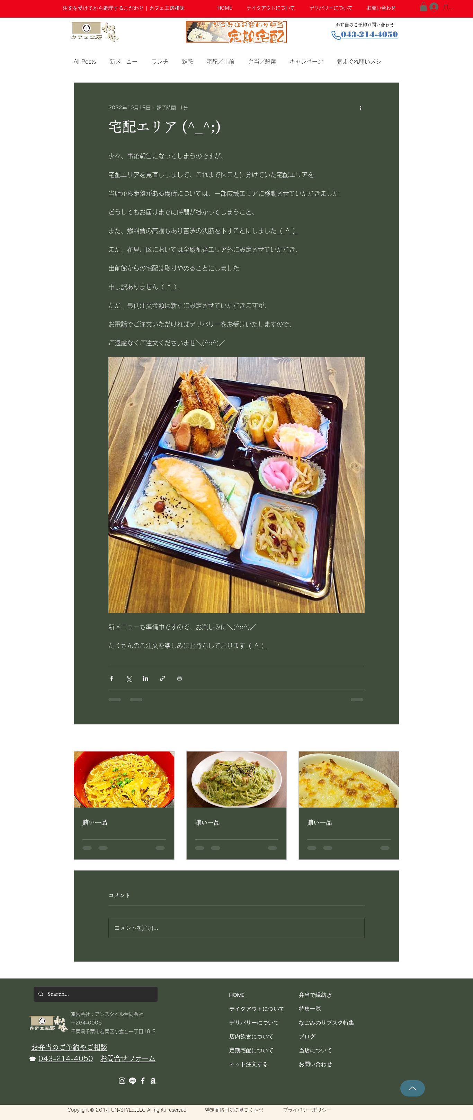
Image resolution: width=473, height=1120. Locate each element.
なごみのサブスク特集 (326, 1028)
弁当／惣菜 (262, 61)
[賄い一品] (124, 780)
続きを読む (351, 61)
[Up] (412, 1094)
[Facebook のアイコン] (143, 1086)
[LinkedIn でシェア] (145, 678)
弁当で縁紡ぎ (315, 1000)
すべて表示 (387, 738)
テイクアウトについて (257, 1014)
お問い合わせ (315, 1070)
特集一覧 (310, 1014)
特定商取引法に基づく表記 (234, 1115)
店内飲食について (251, 1042)
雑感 (187, 61)
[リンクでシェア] (162, 678)
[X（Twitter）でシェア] (128, 678)
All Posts (85, 61)
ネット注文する (248, 1070)
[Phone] (336, 35)
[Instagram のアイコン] (122, 1086)
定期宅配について (251, 1056)
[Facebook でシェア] (111, 678)
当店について (315, 1056)
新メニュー (123, 61)
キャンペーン (306, 61)
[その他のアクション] (360, 107)
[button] (423, 6)
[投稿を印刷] (179, 678)
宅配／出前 (220, 61)
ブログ (307, 1042)
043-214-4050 (65, 1063)
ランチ (159, 61)
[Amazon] (153, 1086)
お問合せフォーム (127, 1063)
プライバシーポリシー (307, 1115)
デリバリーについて (254, 1028)
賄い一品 (94, 822)
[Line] (132, 1086)
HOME (236, 1000)
